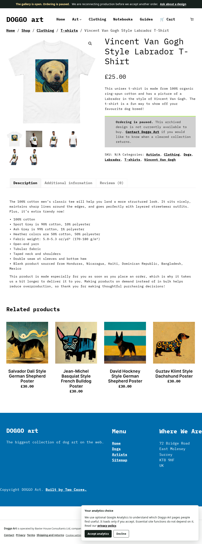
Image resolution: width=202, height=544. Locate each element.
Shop (26, 30)
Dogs (188, 154)
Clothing (45, 30)
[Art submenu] (80, 19)
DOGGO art (25, 19)
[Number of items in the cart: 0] (192, 19)
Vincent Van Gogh (160, 160)
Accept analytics (98, 534)
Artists (153, 154)
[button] (90, 43)
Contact (9, 535)
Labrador (113, 160)
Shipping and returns (50, 535)
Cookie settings (75, 535)
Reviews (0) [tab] (112, 183)
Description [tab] (25, 183)
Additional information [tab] (68, 183)
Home (10, 30)
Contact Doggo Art (142, 132)
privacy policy (106, 525)
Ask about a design (173, 4)
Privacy (20, 535)
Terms (31, 535)
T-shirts (69, 30)
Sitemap (119, 460)
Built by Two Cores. (66, 489)
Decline (121, 534)
